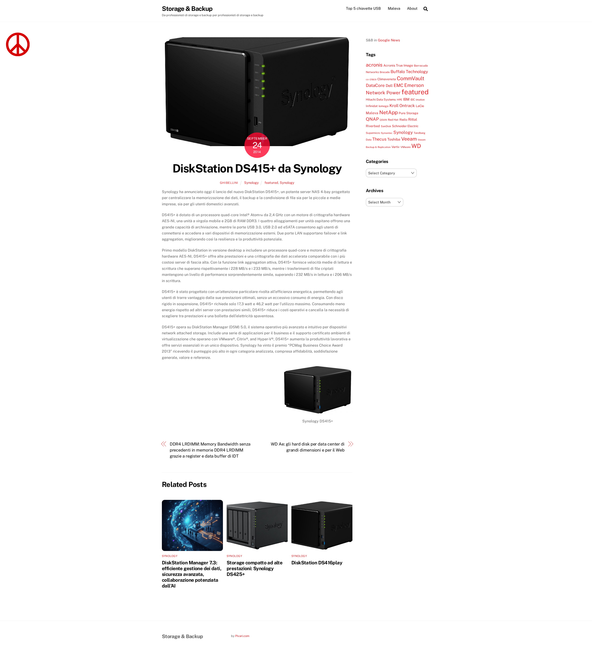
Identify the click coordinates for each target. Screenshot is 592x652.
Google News (389, 40)
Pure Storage (408, 113)
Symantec (386, 133)
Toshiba (393, 139)
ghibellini (229, 183)
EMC (398, 85)
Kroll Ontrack (402, 105)
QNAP (372, 119)
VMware (405, 147)
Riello (403, 119)
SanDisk (386, 126)
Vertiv (396, 147)
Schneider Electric (405, 126)
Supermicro (373, 133)
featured (271, 183)
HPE (399, 99)
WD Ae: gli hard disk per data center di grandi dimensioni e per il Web (308, 447)
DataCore (375, 85)
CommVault (410, 78)
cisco (373, 79)
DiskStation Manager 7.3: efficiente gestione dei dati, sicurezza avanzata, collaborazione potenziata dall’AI (191, 574)
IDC (412, 99)
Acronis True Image (398, 65)
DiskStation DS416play (316, 563)
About (412, 8)
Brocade (385, 72)
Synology (251, 183)
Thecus (379, 139)
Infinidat (372, 106)
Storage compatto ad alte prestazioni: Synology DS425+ (254, 568)
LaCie (420, 106)
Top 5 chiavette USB (363, 8)
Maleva (394, 8)
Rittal (412, 119)
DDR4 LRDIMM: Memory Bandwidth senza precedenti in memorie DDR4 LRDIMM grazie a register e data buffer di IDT (210, 450)
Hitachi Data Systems (381, 99)
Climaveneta (386, 79)
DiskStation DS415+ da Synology (257, 168)
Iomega (383, 106)
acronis (374, 65)
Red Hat (393, 119)
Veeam (409, 139)
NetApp (388, 112)
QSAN (383, 119)
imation (420, 99)
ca (367, 79)
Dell (389, 85)
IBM (406, 99)
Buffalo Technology (409, 71)
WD (416, 145)
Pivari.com (242, 636)
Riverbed (373, 126)
